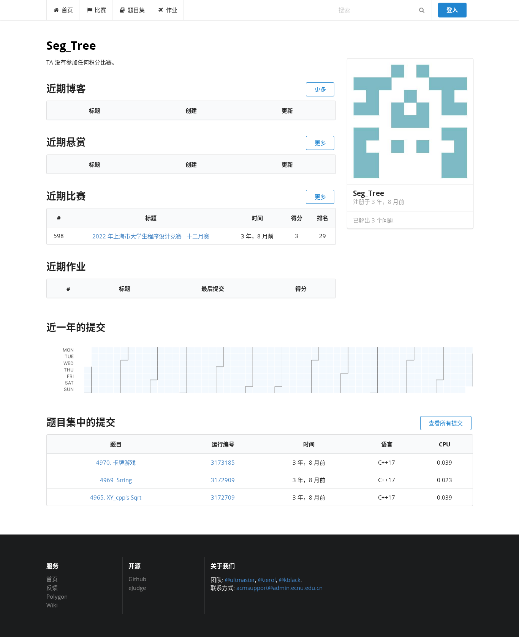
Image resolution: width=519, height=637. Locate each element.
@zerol (267, 579)
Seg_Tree (71, 45)
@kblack (290, 579)
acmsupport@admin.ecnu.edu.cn (279, 587)
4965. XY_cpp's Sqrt (115, 497)
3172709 (223, 497)
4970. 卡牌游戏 (116, 462)
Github (137, 579)
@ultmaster (240, 579)
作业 (171, 10)
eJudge (137, 587)
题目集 (136, 10)
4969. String (116, 480)
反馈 (52, 587)
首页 (67, 10)
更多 (320, 89)
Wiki (52, 605)
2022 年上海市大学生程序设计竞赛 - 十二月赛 (150, 236)
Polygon (57, 596)
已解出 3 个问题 (373, 220)
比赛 (100, 10)
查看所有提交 (446, 423)
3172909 (223, 480)
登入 (452, 10)
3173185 (223, 462)
